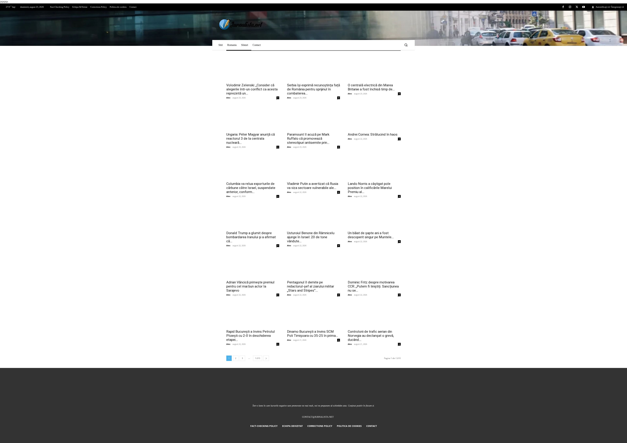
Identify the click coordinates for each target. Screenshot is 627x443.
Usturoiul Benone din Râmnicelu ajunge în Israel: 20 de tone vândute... (310, 237)
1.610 (257, 358)
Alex (228, 97)
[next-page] (266, 358)
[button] (406, 45)
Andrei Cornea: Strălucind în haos (372, 134)
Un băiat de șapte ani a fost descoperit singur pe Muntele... (371, 235)
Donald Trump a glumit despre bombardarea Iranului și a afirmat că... (251, 237)
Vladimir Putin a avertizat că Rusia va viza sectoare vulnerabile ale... (312, 186)
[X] (576, 7)
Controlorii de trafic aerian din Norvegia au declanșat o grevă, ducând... (371, 336)
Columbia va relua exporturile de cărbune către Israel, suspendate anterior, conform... (250, 188)
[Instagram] (570, 7)
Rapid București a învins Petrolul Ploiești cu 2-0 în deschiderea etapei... (250, 336)
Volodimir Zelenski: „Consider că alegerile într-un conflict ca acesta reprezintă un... (252, 89)
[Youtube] (583, 7)
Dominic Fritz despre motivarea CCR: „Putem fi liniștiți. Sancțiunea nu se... (373, 286)
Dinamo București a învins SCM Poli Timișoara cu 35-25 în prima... (312, 334)
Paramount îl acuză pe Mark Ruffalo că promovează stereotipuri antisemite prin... (308, 138)
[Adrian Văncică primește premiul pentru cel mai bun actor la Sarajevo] (252, 265)
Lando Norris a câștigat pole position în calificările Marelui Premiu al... (370, 188)
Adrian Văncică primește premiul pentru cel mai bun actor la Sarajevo (250, 286)
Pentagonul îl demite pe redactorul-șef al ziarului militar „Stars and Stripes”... (310, 286)
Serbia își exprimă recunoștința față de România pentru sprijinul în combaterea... (313, 89)
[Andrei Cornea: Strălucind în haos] (374, 117)
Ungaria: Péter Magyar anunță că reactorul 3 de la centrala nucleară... (250, 138)
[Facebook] (563, 7)
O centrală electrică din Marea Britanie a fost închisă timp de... (371, 87)
